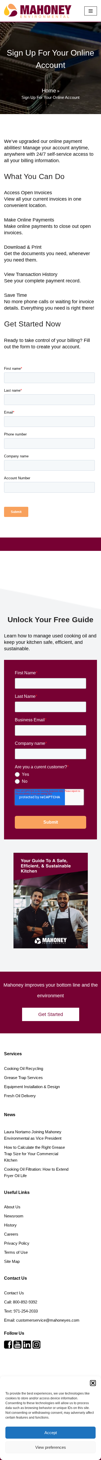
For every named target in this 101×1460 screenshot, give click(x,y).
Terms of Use (16, 1252)
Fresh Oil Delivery (20, 1095)
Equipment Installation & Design (32, 1086)
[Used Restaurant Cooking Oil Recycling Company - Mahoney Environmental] (37, 11)
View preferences (50, 1447)
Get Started (50, 1014)
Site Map (12, 1261)
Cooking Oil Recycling (23, 1068)
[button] (93, 1383)
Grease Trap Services (23, 1077)
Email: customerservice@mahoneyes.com (41, 1320)
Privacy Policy (16, 1243)
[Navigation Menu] (90, 10)
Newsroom (13, 1216)
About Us (12, 1207)
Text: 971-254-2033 (21, 1311)
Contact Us (14, 1293)
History (10, 1225)
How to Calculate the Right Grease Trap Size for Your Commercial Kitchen (34, 1153)
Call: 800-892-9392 (20, 1302)
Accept (50, 1432)
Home (49, 91)
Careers (11, 1234)
